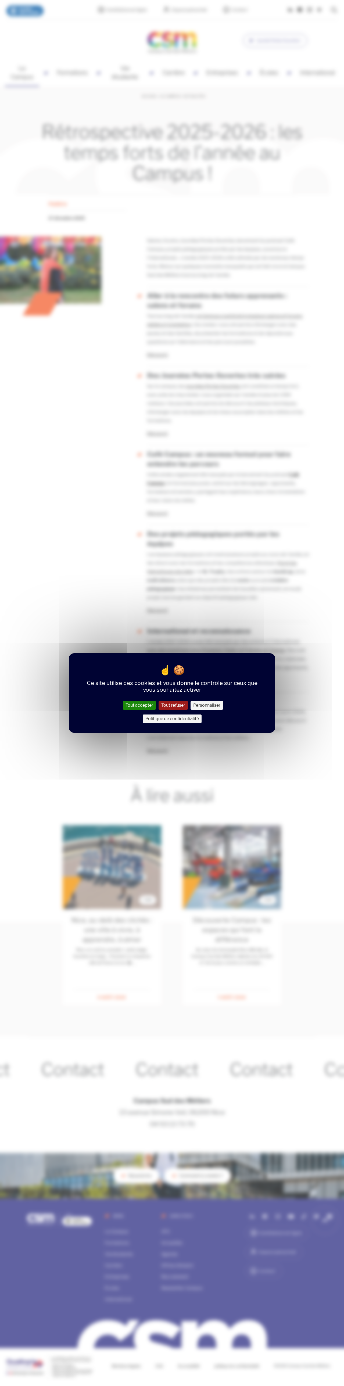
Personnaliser (206, 705)
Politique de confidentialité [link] (172, 718)
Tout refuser (173, 705)
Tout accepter (139, 705)
